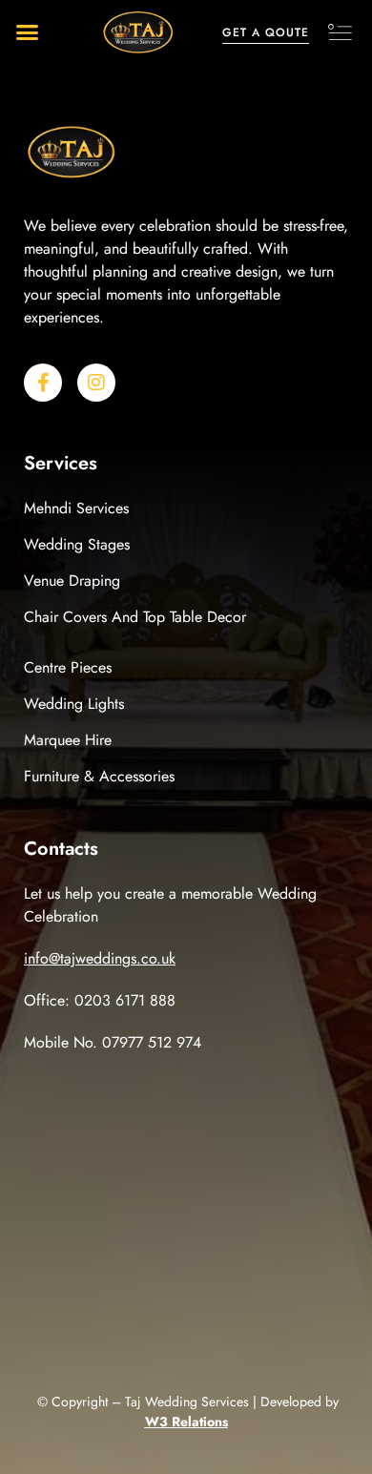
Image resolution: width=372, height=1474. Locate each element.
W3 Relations (186, 1421)
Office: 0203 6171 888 (100, 1000)
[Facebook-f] (43, 382)
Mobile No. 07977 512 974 (112, 1042)
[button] (28, 32)
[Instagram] (96, 382)
